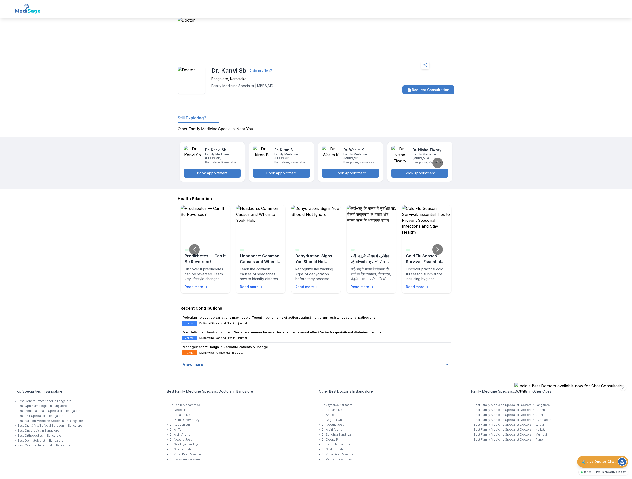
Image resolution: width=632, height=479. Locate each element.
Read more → (196, 287)
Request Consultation (430, 90)
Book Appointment (212, 173)
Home (199, 53)
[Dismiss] (623, 388)
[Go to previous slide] (194, 249)
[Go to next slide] (437, 163)
